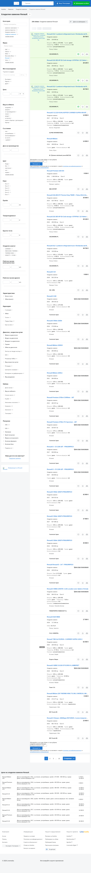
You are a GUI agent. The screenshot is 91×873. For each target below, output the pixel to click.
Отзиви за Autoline (29, 845)
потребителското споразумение (39, 167)
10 (59, 758)
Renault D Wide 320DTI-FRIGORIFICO (59, 492)
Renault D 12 (6, 805)
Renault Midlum (52, 138)
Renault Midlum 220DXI (55, 345)
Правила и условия (29, 836)
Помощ (4, 839)
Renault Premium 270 (7, 783)
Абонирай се (36, 164)
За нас (4, 836)
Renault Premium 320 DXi (55, 171)
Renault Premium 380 (7, 815)
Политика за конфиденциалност (33, 839)
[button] (82, 54)
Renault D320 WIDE (53, 617)
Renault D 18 (6, 821)
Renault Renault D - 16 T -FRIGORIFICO (60, 564)
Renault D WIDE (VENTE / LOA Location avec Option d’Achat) (67, 589)
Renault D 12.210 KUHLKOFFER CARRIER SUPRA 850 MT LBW (68, 112)
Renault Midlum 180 (6, 799)
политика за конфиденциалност (72, 166)
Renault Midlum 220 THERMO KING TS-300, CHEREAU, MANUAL (69, 693)
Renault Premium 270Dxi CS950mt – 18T (60, 397)
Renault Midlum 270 (6, 788)
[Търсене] (23, 3)
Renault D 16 (6, 810)
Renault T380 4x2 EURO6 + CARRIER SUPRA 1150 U (64, 639)
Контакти (4, 842)
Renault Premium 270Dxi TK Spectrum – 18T (62, 422)
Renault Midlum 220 (6, 777)
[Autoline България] (6, 3)
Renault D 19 (51, 272)
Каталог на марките (29, 848)
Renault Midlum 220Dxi (54, 373)
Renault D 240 (51, 296)
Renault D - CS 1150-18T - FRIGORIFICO (60, 446)
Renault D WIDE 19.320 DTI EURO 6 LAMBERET (63, 665)
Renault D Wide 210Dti (54, 320)
